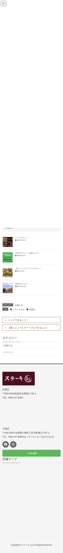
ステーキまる (19, 309)
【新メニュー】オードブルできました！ (28, 268)
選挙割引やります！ (21, 284)
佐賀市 (32, 309)
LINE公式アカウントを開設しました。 (28, 253)
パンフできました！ (21, 237)
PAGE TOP (58, 533)
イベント (8, 352)
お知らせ (19, 305)
